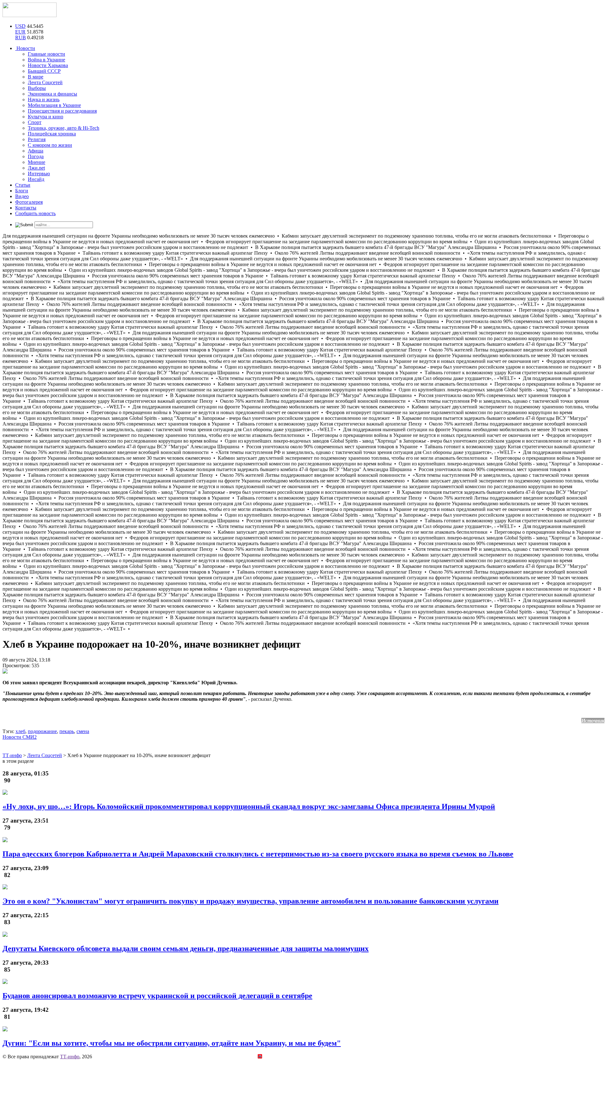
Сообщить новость (35, 213)
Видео (22, 196)
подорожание (42, 731)
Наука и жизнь (43, 99)
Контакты (25, 207)
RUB (20, 37)
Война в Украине (46, 59)
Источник (592, 720)
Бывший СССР (44, 71)
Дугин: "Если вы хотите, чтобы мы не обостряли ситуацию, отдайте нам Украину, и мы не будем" (172, 1043)
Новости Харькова (48, 65)
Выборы (37, 88)
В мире (35, 76)
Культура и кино (45, 116)
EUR (20, 31)
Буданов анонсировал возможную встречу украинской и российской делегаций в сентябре (157, 996)
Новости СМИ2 (20, 737)
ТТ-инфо (69, 1056)
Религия (37, 139)
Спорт (34, 122)
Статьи (22, 185)
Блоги (21, 190)
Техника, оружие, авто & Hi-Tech (63, 128)
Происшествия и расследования (62, 111)
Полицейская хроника (52, 133)
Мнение (36, 162)
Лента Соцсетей (45, 82)
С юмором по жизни (50, 145)
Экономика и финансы (52, 93)
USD (20, 26)
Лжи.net (36, 168)
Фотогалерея (29, 202)
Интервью (39, 173)
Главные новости (46, 54)
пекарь (66, 731)
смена (83, 731)
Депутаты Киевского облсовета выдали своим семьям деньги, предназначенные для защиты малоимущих (186, 948)
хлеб (20, 731)
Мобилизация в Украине (54, 105)
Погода (36, 156)
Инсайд (36, 179)
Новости (25, 48)
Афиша (35, 150)
